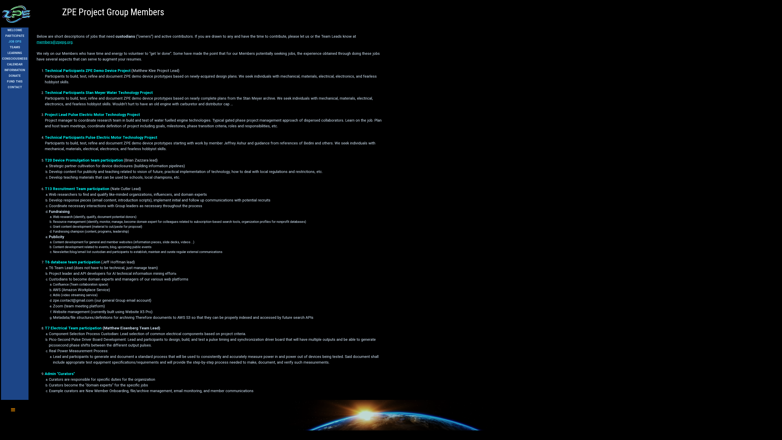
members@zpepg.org (54, 42)
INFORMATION (14, 70)
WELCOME (15, 30)
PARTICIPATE (14, 36)
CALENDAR (15, 64)
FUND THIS (15, 81)
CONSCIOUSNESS (14, 58)
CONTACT (15, 87)
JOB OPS (14, 41)
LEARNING (15, 53)
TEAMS (15, 47)
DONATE (15, 76)
